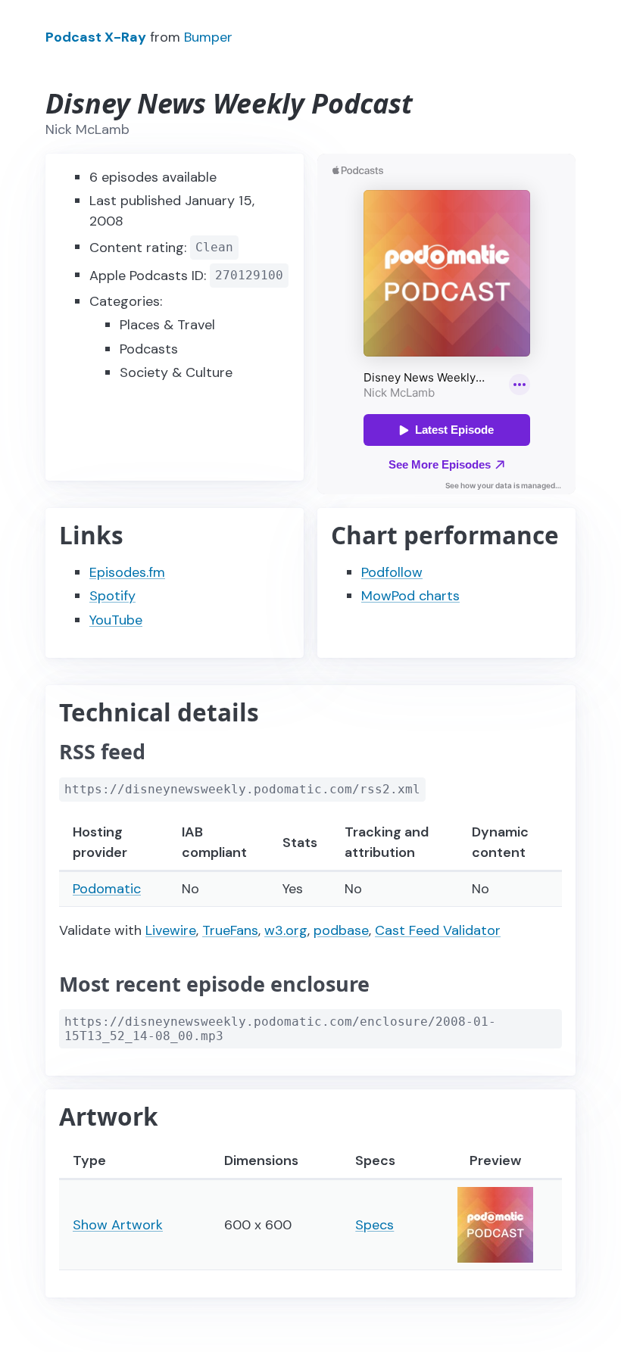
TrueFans (230, 930)
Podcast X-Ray (95, 37)
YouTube (115, 620)
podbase (341, 930)
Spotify (112, 596)
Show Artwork (118, 1225)
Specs (374, 1225)
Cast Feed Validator (438, 930)
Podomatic (107, 889)
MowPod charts (410, 596)
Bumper (208, 37)
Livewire (170, 930)
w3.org (285, 930)
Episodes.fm (127, 572)
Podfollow (392, 572)
